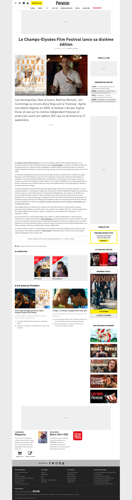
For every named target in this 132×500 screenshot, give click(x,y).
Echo (42, 478)
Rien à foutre (38, 278)
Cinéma (32, 8)
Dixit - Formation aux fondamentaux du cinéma (67, 494)
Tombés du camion (20, 476)
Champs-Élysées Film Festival (28, 246)
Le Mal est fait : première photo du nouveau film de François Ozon (103, 92)
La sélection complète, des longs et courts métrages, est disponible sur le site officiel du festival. (50, 203)
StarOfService (52, 494)
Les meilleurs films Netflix (101, 482)
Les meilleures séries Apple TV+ (102, 480)
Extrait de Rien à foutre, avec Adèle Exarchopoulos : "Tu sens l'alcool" (51, 239)
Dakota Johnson (71, 476)
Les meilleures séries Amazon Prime (104, 478)
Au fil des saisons (19, 480)
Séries (40, 8)
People (77, 8)
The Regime (44, 474)
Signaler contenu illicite (29, 498)
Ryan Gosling (71, 474)
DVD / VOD (55, 8)
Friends (43, 472)
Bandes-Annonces (66, 8)
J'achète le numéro (103, 315)
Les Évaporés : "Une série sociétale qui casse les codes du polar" (102, 96)
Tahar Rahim (70, 482)
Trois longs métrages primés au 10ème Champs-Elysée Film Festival (29, 312)
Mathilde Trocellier (73, 48)
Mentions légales (19, 498)
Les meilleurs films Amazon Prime (103, 483)
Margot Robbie (71, 480)
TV (47, 8)
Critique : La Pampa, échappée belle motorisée (70, 311)
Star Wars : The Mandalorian (49, 480)
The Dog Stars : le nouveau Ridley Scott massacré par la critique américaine (103, 100)
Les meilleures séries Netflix (101, 476)
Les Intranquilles (57, 278)
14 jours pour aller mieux (22, 483)
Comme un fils (19, 482)
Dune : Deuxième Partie (21, 472)
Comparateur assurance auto (22, 494)
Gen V (42, 476)
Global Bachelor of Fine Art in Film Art (39, 494)
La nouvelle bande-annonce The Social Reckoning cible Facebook (103, 87)
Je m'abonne (103, 311)
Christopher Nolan (72, 472)
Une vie (17, 474)
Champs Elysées (41, 246)
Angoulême (86, 8)
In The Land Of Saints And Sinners (24, 478)
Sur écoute (44, 482)
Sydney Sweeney (71, 478)
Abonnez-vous (36, 3)
